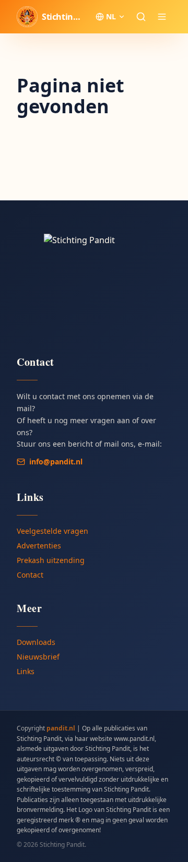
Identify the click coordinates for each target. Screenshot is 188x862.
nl (111, 16)
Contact (30, 575)
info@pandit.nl (56, 461)
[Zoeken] (141, 16)
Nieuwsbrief (38, 657)
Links (25, 671)
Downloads (36, 642)
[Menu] (161, 16)
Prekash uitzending (51, 560)
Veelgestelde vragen (52, 531)
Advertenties (39, 545)
